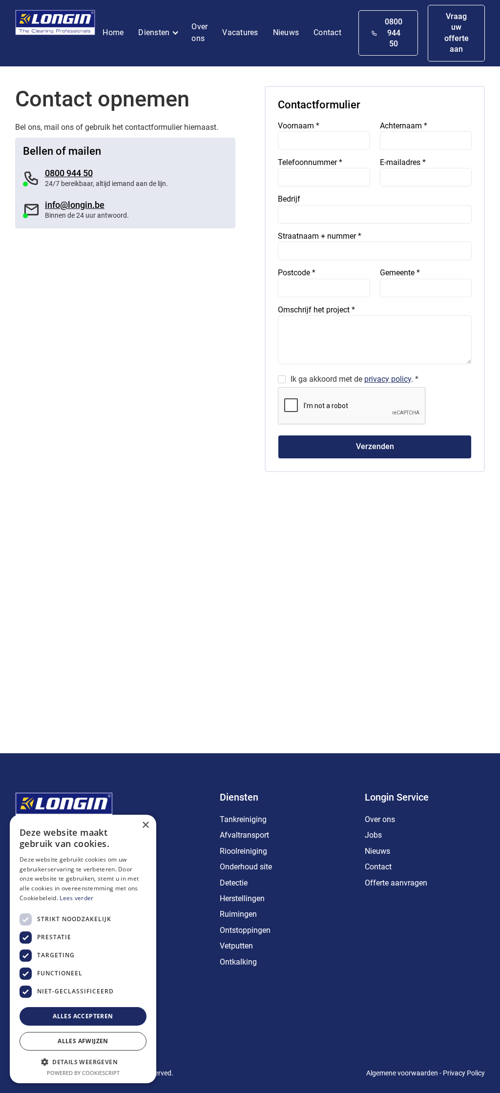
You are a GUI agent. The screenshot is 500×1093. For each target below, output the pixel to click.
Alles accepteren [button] (83, 1016)
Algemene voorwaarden (402, 1073)
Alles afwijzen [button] (83, 1041)
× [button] (145, 825)
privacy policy (387, 379)
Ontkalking (238, 962)
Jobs (373, 835)
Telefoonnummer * (310, 162)
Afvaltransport (244, 835)
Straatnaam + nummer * (319, 236)
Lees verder (76, 898)
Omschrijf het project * (316, 309)
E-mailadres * (403, 162)
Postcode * (296, 272)
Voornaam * (298, 125)
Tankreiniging (243, 819)
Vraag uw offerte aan (456, 33)
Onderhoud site (246, 866)
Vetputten (236, 945)
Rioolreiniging (243, 851)
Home (113, 32)
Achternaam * (403, 125)
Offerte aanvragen (396, 882)
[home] (55, 24)
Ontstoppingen (245, 930)
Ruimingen (238, 914)
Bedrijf (289, 199)
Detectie (234, 882)
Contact (327, 32)
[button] (161, 33)
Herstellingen (242, 898)
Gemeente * (400, 272)
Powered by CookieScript (83, 1072)
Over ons (199, 32)
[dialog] (83, 949)
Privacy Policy (464, 1073)
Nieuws (286, 32)
